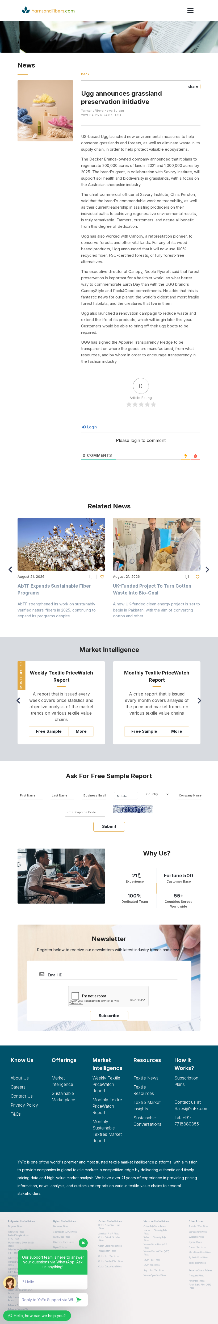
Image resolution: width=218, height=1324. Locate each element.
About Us (20, 1078)
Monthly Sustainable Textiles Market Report (107, 1131)
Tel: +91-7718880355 (186, 1121)
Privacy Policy (24, 1105)
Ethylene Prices (15, 1226)
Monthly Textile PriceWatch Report (107, 1106)
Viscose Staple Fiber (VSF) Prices (155, 1246)
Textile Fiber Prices (197, 1263)
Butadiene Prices (196, 1237)
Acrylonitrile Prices (196, 1281)
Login (91, 427)
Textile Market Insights (147, 1105)
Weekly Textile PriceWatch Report (106, 1084)
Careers (18, 1087)
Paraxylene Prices (16, 1231)
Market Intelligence (62, 1081)
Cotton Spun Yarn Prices (108, 1256)
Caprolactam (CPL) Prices (65, 1231)
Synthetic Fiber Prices (198, 1257)
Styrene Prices (195, 1242)
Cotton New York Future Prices (109, 1227)
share (193, 86)
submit (109, 826)
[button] (208, 572)
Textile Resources (143, 1090)
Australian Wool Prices (198, 1226)
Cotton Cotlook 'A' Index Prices (109, 1239)
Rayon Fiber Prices (152, 1260)
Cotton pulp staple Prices (155, 1226)
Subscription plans (186, 1081)
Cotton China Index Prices (110, 1246)
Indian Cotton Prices (107, 1251)
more (81, 731)
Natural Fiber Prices (197, 1247)
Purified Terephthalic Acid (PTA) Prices (19, 1237)
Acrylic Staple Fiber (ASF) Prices (200, 1286)
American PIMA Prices (108, 1233)
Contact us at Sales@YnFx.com (190, 1105)
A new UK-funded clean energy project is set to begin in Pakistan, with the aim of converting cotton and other (156, 609)
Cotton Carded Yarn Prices (110, 1266)
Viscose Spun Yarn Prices (155, 1275)
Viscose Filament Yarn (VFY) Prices (156, 1253)
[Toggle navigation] (190, 10)
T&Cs (16, 1114)
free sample (49, 731)
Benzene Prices (60, 1226)
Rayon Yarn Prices (152, 1265)
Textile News (145, 1078)
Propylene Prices (196, 1275)
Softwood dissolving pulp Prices (155, 1239)
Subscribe (109, 1015)
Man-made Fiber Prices (200, 1252)
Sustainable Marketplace (63, 1096)
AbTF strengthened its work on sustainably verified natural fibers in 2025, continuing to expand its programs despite (57, 609)
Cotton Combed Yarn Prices (110, 1261)
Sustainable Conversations (147, 1121)
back (85, 74)
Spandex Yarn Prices (198, 1231)
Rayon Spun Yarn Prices (154, 1270)
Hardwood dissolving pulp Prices (155, 1232)
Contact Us (22, 1096)
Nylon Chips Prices (61, 1237)
